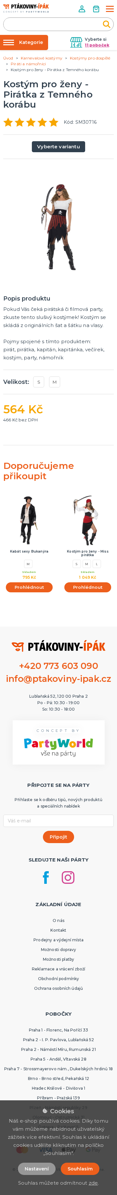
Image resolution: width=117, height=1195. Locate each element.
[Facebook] (46, 877)
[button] (82, 9)
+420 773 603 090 (58, 666)
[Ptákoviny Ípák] (26, 8)
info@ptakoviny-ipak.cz (58, 678)
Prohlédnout (29, 587)
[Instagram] (68, 877)
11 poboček (97, 45)
